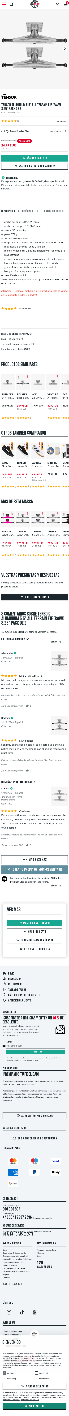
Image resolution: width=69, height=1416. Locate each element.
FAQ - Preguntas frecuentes (24, 995)
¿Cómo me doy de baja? (29, 1060)
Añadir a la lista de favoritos (37, 166)
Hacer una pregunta (37, 597)
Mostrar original (8, 800)
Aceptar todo (36, 1406)
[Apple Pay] (56, 1173)
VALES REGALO (44, 1267)
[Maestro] (34, 1162)
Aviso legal (9, 1322)
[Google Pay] (13, 1184)
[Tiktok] (21, 1313)
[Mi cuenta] (57, 4)
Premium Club (34, 878)
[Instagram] (9, 1313)
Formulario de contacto (42, 1218)
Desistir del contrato (12, 1284)
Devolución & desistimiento (14, 1253)
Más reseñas (37, 860)
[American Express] (13, 1173)
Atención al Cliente (19, 1000)
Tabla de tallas (17, 990)
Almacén (40, 1253)
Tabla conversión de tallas (13, 1262)
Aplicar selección (37, 1386)
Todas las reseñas (10, 1265)
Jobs (39, 1256)
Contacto (6, 1277)
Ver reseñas (61, 121)
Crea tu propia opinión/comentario (37, 870)
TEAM (40, 1262)
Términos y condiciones (12, 1332)
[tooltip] (65, 131)
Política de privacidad (30, 1400)
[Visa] (56, 1162)
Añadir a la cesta (36, 158)
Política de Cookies (11, 1400)
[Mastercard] (13, 1162)
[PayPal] (34, 1173)
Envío (11, 973)
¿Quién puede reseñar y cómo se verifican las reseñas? (31, 631)
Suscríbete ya (36, 1052)
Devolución (14, 979)
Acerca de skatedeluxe (46, 1250)
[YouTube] (34, 1313)
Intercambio (15, 984)
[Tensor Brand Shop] (34, 96)
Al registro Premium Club (37, 1116)
